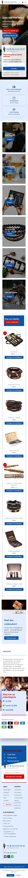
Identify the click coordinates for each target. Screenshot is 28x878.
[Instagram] (8, 856)
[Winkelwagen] (22, 2)
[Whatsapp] (12, 856)
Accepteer (10, 875)
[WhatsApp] (4, 727)
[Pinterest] (16, 723)
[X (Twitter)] (10, 723)
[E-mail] (10, 727)
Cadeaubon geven (11, 638)
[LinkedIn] (22, 723)
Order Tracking (14, 112)
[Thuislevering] (14, 98)
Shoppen (9, 139)
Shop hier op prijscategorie (9, 695)
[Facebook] (4, 723)
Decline (18, 875)
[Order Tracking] (14, 109)
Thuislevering (14, 101)
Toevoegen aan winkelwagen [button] (14, 357)
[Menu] (25, 2)
